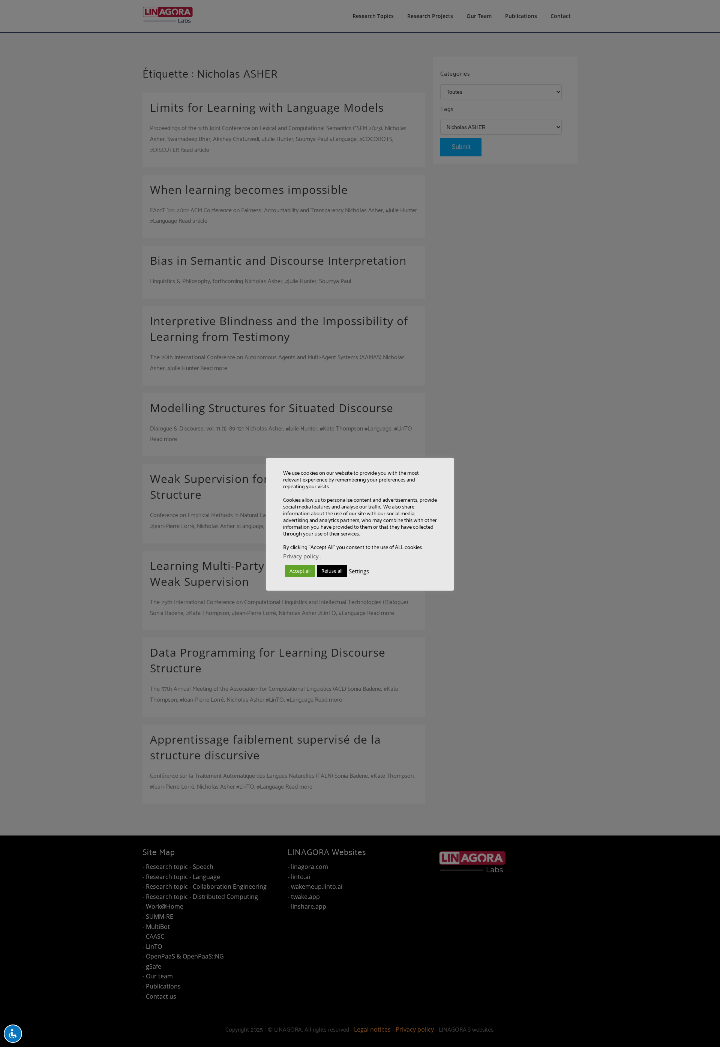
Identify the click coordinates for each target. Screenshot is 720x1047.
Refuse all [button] (331, 570)
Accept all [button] (300, 570)
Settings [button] (359, 571)
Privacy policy (301, 556)
